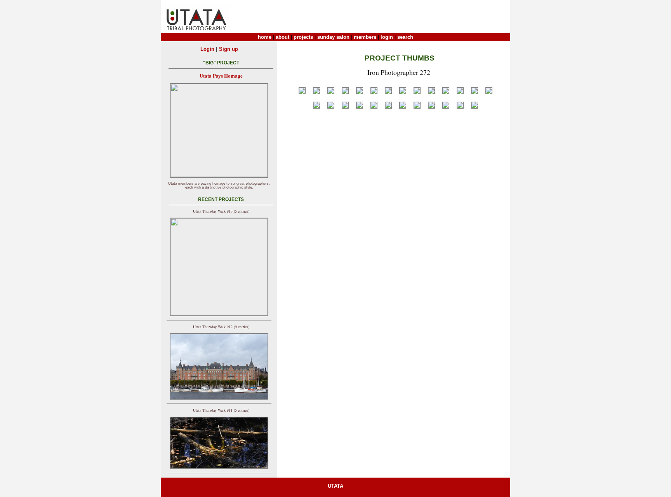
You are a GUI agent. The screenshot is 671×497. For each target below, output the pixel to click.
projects (303, 37)
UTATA (335, 486)
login (387, 37)
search (405, 37)
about (282, 37)
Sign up (228, 49)
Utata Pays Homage (221, 75)
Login (207, 49)
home (264, 37)
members (365, 37)
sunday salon (333, 37)
